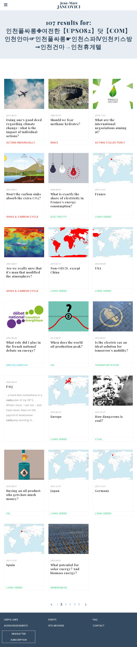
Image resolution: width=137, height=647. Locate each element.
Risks (54, 143)
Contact (98, 625)
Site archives (56, 625)
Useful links (11, 619)
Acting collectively (110, 143)
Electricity (58, 217)
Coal (98, 439)
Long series (103, 217)
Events (52, 619)
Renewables (58, 588)
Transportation (107, 365)
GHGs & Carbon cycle (22, 217)
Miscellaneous (17, 365)
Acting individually (20, 143)
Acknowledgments (16, 625)
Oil (52, 365)
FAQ (95, 619)
